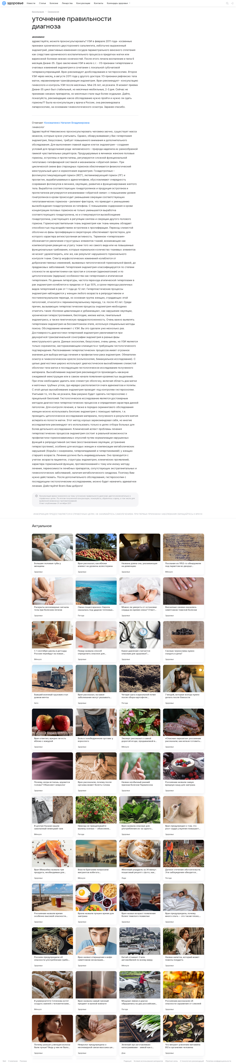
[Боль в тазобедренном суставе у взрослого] (96, 729)
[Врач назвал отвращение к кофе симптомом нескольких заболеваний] (96, 947)
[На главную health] (14, 3)
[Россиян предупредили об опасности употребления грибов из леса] (52, 947)
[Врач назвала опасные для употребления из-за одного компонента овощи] (139, 816)
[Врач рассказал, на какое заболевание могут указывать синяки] (96, 685)
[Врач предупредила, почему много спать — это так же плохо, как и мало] (183, 904)
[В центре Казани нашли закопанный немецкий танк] (52, 816)
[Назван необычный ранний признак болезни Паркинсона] (139, 772)
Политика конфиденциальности (218, 1061)
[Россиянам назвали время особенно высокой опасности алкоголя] (52, 904)
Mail (4, 1061)
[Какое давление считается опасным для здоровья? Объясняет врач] (139, 641)
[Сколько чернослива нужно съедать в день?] (183, 641)
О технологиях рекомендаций (192, 1061)
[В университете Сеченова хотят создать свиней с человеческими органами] (52, 991)
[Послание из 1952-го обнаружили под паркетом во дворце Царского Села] (183, 554)
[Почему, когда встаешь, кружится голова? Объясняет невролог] (52, 772)
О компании (13, 1061)
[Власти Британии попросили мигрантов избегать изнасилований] (96, 860)
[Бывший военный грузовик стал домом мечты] (52, 685)
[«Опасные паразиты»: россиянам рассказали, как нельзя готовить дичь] (183, 729)
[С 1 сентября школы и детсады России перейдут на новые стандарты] (52, 641)
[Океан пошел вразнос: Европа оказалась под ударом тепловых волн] (96, 597)
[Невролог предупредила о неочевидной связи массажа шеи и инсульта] (96, 1035)
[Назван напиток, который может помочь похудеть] (183, 947)
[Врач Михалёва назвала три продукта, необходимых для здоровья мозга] (52, 860)
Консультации (38, 12)
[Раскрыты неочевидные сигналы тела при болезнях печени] (52, 597)
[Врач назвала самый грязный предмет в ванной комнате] (96, 991)
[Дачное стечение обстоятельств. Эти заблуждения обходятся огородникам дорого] (183, 860)
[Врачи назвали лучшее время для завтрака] (96, 904)
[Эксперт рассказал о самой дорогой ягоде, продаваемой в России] (139, 729)
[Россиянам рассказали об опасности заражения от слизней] (183, 991)
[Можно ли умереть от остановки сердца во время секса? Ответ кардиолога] (139, 597)
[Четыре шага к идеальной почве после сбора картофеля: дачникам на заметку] (139, 685)
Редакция (128, 1061)
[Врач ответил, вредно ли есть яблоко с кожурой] (52, 729)
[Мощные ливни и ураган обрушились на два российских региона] (139, 991)
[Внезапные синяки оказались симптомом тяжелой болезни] (183, 597)
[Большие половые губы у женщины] (52, 554)
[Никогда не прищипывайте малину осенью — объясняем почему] (96, 816)
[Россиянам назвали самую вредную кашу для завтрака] (183, 772)
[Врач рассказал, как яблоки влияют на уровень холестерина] (96, 554)
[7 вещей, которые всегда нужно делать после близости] (183, 685)
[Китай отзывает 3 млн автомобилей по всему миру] (139, 947)
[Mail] (4, 3)
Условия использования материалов (148, 1061)
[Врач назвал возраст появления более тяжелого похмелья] (139, 904)
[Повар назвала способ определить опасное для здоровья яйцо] (96, 641)
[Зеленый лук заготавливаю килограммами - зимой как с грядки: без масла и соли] (139, 1035)
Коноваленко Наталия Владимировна (67, 122)
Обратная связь (171, 1061)
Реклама (23, 1061)
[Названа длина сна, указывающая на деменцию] (139, 554)
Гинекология (53, 12)
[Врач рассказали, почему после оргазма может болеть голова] (96, 772)
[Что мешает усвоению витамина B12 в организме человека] (183, 1035)
